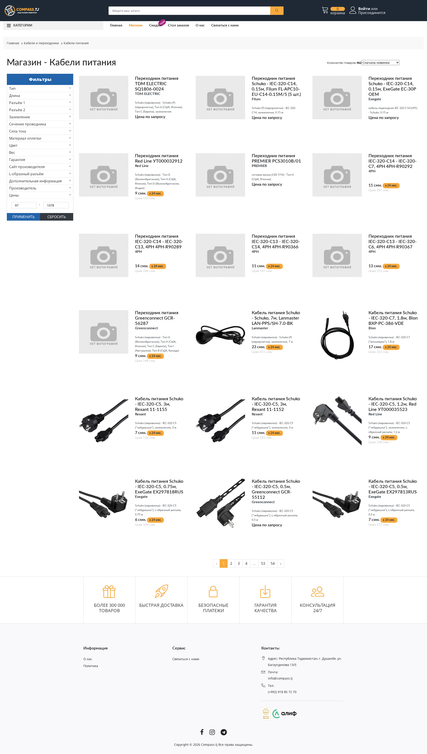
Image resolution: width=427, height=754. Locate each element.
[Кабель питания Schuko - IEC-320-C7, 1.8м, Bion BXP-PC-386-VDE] (337, 334)
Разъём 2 (17, 109)
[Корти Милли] (265, 713)
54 (273, 563)
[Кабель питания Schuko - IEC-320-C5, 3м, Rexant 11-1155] (103, 420)
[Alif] (283, 713)
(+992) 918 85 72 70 (282, 692)
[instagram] (212, 731)
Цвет (13, 145)
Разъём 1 (17, 102)
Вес (12, 152)
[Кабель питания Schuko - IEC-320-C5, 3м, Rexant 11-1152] (220, 420)
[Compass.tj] (21, 10)
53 (263, 563)
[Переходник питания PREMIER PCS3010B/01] (220, 174)
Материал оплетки (25, 138)
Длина (14, 95)
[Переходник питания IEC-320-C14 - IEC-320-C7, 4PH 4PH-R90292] (337, 174)
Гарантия (17, 159)
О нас (200, 25)
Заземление (19, 117)
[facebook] (202, 731)
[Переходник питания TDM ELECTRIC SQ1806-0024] (103, 97)
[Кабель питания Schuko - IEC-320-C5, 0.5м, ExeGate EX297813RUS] (337, 503)
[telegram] (224, 731)
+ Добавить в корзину (132, 212)
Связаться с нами (225, 25)
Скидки (155, 25)
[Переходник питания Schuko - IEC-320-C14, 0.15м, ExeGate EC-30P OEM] (337, 97)
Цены (14, 195)
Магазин (136, 25)
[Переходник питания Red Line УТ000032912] (103, 174)
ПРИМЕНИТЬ (23, 216)
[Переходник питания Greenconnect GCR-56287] (103, 331)
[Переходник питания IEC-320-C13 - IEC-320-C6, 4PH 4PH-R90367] (337, 255)
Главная (116, 25)
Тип (12, 88)
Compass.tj (209, 744)
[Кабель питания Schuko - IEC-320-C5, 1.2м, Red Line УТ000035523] (337, 420)
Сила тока (17, 131)
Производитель (22, 188)
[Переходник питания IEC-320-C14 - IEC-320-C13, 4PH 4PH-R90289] (103, 255)
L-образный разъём (26, 173)
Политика (90, 666)
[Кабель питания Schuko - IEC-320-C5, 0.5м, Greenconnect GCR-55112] (220, 503)
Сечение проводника (27, 124)
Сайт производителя (27, 166)
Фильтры (40, 79)
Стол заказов (178, 25)
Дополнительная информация (35, 181)
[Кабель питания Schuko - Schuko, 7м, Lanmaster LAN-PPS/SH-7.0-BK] (220, 334)
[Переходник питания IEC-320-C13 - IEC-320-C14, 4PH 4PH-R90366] (220, 255)
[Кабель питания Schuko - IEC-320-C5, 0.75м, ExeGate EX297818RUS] (103, 503)
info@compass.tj (280, 678)
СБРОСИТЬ (56, 216)
